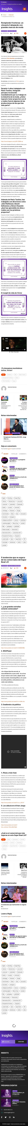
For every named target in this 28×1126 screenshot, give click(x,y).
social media (5, 539)
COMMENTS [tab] (22, 454)
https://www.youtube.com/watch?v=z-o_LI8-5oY (12, 802)
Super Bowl (18, 539)
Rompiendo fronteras (8, 377)
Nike (3, 526)
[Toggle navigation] (24, 9)
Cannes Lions (12, 501)
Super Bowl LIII (13, 845)
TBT (25, 539)
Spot (12, 539)
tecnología (4, 542)
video (24, 542)
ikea (17, 513)
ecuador (10, 507)
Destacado (19, 504)
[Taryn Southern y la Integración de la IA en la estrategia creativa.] (6, 1093)
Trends (4, 849)
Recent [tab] (6, 454)
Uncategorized (13, 458)
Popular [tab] (14, 454)
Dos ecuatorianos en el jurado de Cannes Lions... (17, 486)
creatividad (12, 504)
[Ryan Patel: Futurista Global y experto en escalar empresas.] (6, 1103)
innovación (23, 513)
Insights (12, 466)
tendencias (12, 542)
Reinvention (15, 529)
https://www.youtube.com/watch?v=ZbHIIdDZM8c (13, 648)
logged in (9, 448)
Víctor (17, 81)
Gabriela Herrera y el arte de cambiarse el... (18, 477)
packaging (9, 526)
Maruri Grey (15, 523)
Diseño (4, 507)
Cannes (4, 501)
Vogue (14, 381)
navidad (23, 523)
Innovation (4, 517)
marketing (22, 520)
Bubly (9, 839)
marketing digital (6, 523)
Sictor (17, 377)
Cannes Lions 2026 (14, 484)
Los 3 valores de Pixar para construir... (13, 904)
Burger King (17, 498)
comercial (4, 504)
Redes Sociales (6, 529)
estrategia (4, 510)
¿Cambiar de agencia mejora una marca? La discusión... (18, 468)
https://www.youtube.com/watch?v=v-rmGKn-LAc (13, 701)
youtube (4, 545)
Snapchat (17, 536)
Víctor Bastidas (11, 58)
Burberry (10, 374)
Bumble (22, 839)
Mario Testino (22, 374)
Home (4, 14)
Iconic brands (5, 513)
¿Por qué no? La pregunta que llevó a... (17, 460)
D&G (15, 374)
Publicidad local (12, 31)
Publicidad (11, 14)
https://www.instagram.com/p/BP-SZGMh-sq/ (12, 141)
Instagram (12, 517)
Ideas (12, 513)
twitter (19, 542)
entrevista (17, 507)
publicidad (16, 526)
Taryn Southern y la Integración (18, 1093)
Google (18, 510)
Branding (10, 498)
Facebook (12, 510)
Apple (3, 498)
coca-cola (19, 501)
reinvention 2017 (17, 532)
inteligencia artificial (7, 520)
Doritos (12, 842)
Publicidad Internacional (14, 565)
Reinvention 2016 (6, 532)
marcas (16, 520)
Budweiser (15, 839)
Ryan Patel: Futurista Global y (18, 1102)
